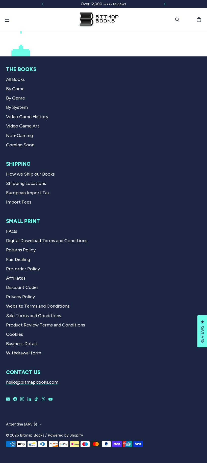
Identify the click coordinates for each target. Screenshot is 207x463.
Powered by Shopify (65, 435)
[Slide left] (42, 4)
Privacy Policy (20, 297)
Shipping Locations (26, 183)
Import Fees (18, 202)
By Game (15, 88)
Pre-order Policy (23, 269)
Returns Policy (21, 250)
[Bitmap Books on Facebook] (15, 399)
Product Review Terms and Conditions (45, 325)
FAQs (11, 231)
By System (17, 107)
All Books (15, 79)
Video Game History (27, 116)
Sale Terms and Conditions (33, 315)
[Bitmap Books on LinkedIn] (29, 399)
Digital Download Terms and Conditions (46, 240)
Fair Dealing (18, 259)
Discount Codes (22, 287)
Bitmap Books (32, 435)
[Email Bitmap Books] (8, 399)
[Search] (177, 19)
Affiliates (15, 278)
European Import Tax (28, 192)
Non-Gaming (19, 135)
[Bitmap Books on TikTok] (36, 399)
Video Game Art (22, 126)
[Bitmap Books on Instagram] (22, 399)
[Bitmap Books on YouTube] (50, 399)
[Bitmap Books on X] (43, 399)
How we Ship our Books (30, 174)
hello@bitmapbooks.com (32, 382)
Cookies (14, 334)
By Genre (15, 98)
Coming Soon (20, 145)
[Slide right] (164, 4)
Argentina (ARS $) (21, 424)
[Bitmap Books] (98, 19)
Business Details (22, 343)
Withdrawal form (23, 353)
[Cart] (199, 19)
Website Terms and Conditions (38, 306)
